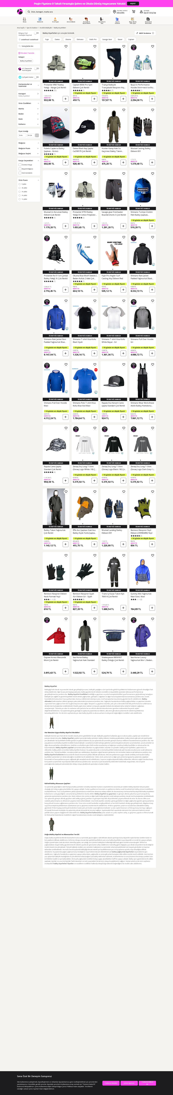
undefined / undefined (29, 40)
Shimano (80, 39)
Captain (131, 39)
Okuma (68, 39)
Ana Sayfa (20, 28)
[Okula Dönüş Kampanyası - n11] (86, 3)
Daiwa (57, 39)
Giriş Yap (152, 13)
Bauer (120, 39)
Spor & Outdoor (32, 28)
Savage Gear (107, 39)
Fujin (47, 39)
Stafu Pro (93, 39)
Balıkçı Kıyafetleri (60, 28)
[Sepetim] (133, 12)
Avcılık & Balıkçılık (46, 28)
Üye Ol (146, 13)
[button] (82, 78)
